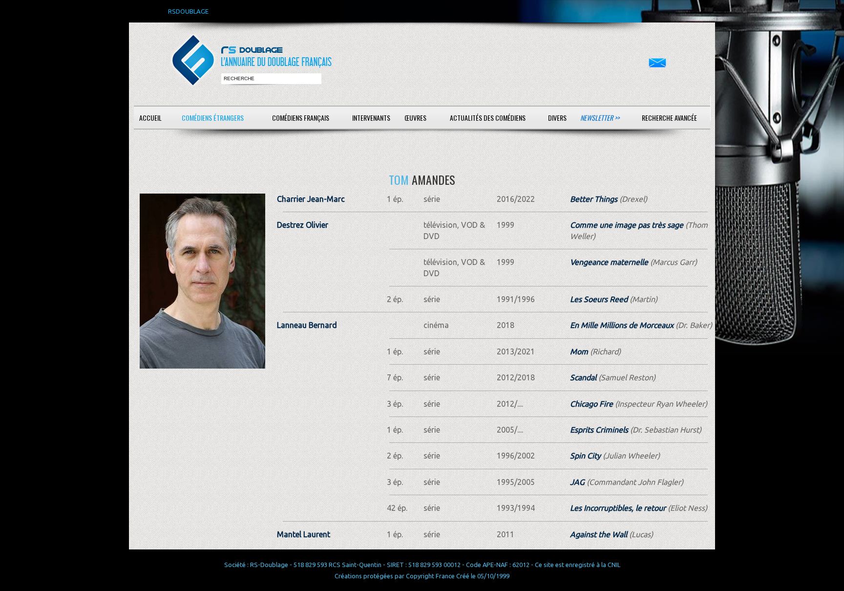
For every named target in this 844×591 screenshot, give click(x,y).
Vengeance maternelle (609, 262)
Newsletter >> (599, 117)
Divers (557, 117)
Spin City (585, 455)
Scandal (583, 377)
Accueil (150, 117)
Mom (579, 351)
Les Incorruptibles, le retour (618, 507)
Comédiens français (300, 117)
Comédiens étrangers (213, 117)
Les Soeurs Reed (599, 299)
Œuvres (415, 117)
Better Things (593, 199)
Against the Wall (598, 534)
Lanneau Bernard (307, 325)
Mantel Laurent (303, 534)
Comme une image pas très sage (626, 224)
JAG (577, 482)
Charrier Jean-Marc (311, 199)
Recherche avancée (669, 117)
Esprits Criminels (599, 429)
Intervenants (371, 117)
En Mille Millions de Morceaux (622, 325)
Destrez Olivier (302, 224)
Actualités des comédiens (488, 117)
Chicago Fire (591, 403)
